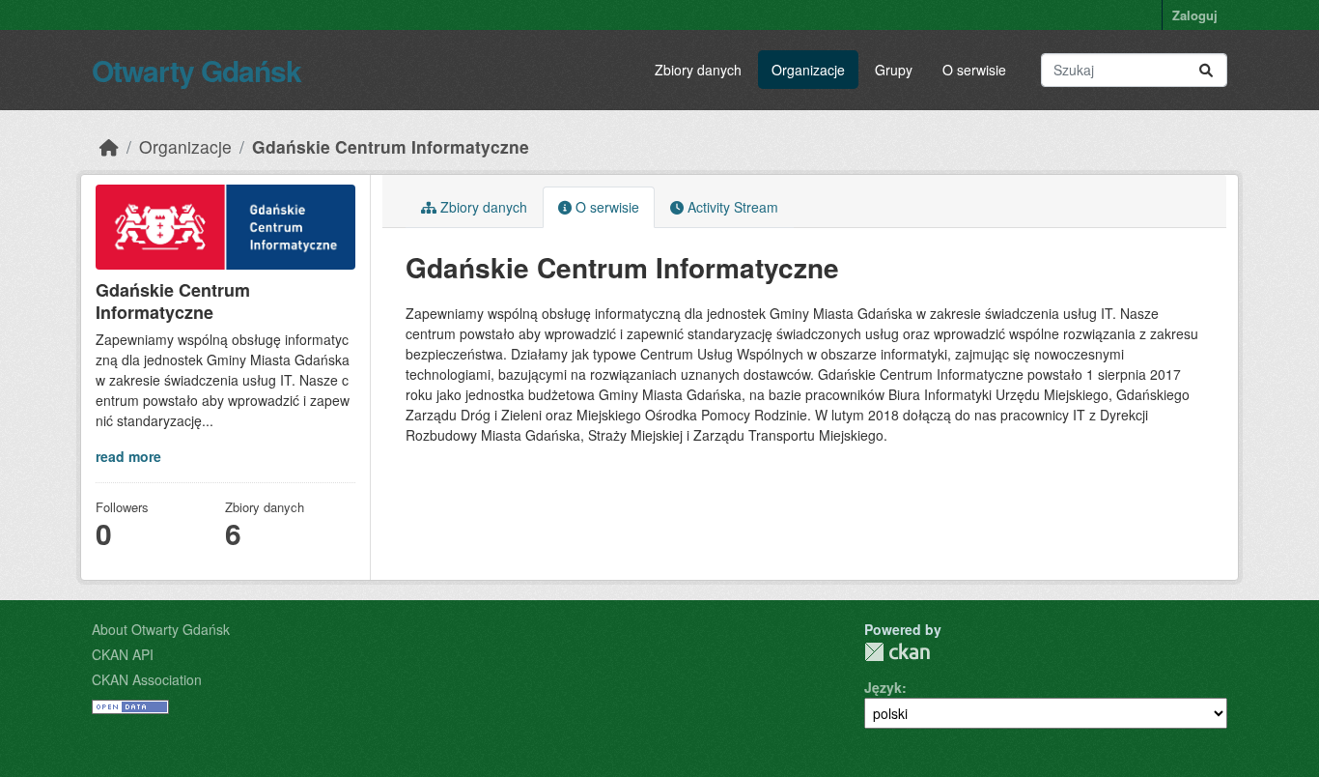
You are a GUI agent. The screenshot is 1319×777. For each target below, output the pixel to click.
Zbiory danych (698, 69)
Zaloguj (1195, 15)
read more (128, 456)
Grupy (893, 69)
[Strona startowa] (109, 146)
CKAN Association (147, 679)
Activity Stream (731, 206)
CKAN (897, 652)
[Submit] (1206, 70)
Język (883, 687)
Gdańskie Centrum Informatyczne (390, 146)
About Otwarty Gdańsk (161, 629)
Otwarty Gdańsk (196, 70)
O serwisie (974, 69)
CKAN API (123, 654)
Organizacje (808, 69)
